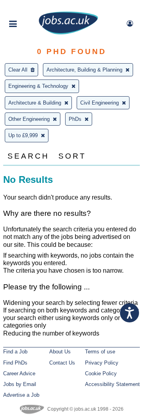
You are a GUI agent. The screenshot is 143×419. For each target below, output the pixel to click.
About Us (60, 352)
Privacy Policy (101, 363)
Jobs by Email (19, 384)
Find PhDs (15, 363)
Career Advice (19, 373)
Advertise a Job (21, 395)
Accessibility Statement (112, 384)
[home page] (68, 32)
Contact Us (62, 363)
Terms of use (100, 352)
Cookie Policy (101, 373)
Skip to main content (31, 7)
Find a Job (15, 352)
